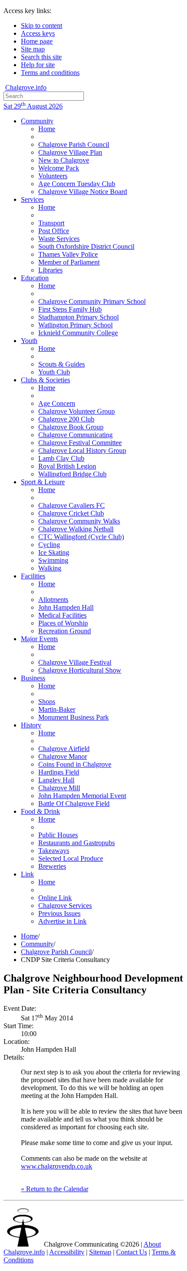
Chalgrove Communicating (75, 434)
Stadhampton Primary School (78, 317)
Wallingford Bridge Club (72, 474)
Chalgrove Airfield (64, 748)
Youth (29, 340)
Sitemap (100, 1252)
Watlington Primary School (75, 325)
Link (27, 874)
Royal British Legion (67, 466)
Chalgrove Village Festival (74, 662)
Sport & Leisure (43, 482)
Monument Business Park (73, 717)
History (31, 725)
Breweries (52, 866)
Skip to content (41, 25)
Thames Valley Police (68, 254)
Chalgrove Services (65, 905)
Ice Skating (53, 552)
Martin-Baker (56, 709)
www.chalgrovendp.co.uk (56, 1166)
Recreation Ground (64, 631)
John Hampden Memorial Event (82, 795)
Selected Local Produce (70, 858)
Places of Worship (63, 623)
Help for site (38, 64)
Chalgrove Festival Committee (80, 442)
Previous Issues (59, 913)
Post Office (53, 230)
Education (35, 278)
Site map (33, 49)
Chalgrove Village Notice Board (82, 191)
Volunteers (52, 176)
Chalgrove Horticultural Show (79, 670)
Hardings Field (58, 772)
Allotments (53, 599)
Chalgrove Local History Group (82, 450)
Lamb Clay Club (61, 458)
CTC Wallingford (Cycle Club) (81, 536)
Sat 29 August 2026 (33, 106)
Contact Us (131, 1252)
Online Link (55, 897)
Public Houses (58, 835)
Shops (46, 701)
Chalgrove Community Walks (79, 521)
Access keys (38, 33)
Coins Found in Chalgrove (74, 764)
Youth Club (54, 372)
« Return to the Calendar (54, 1189)
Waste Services (59, 238)
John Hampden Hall (66, 607)
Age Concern (56, 403)
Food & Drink (40, 811)
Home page (37, 41)
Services (32, 199)
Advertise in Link (62, 921)
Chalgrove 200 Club (66, 419)
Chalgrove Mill (59, 788)
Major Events (39, 638)
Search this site (41, 57)
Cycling (49, 544)
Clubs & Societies (45, 380)
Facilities (33, 576)
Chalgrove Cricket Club (71, 513)
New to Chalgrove (63, 160)
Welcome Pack (58, 168)
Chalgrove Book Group (71, 427)
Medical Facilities (62, 615)
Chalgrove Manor (62, 756)
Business (33, 678)
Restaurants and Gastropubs (76, 842)
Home (46, 129)
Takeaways (53, 850)
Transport (51, 223)
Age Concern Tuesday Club (76, 183)
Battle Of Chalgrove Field (74, 803)
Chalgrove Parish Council (73, 144)
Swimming (53, 560)
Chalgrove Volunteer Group (76, 411)
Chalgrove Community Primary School (92, 301)
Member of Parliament (69, 262)
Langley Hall (56, 780)
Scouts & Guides (61, 364)
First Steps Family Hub (70, 309)
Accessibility (66, 1252)
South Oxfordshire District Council (86, 246)
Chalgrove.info (26, 87)
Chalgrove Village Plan (70, 152)
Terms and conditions (50, 72)
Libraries (50, 270)
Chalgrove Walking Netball (76, 529)
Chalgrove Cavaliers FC (71, 505)
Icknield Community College (78, 332)
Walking (49, 568)
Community (37, 121)
